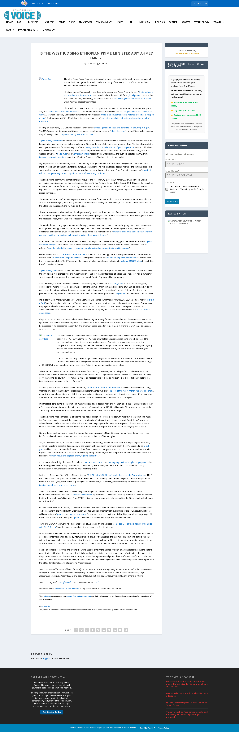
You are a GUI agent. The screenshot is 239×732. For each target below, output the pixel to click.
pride (76, 517)
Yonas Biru (91, 63)
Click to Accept (147, 728)
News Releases (54, 3)
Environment (104, 22)
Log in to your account (184, 110)
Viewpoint (49, 30)
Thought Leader (65, 582)
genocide (61, 514)
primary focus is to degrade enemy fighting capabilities (74, 455)
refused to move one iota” (74, 254)
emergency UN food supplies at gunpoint (127, 462)
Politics (160, 22)
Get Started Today (52, 712)
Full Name (170, 160)
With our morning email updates (179, 154)
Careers (49, 22)
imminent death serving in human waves (57, 485)
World (10, 30)
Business (33, 22)
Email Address (172, 171)
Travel (217, 22)
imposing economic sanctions (52, 157)
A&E (19, 22)
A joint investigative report (51, 140)
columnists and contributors (79, 596)
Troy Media (45, 606)
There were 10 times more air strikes (103, 387)
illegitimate (120, 293)
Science (173, 22)
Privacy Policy (163, 728)
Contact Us (37, 3)
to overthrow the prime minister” (67, 257)
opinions (47, 596)
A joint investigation (48, 270)
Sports (185, 22)
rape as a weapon (78, 514)
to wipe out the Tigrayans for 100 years (76, 134)
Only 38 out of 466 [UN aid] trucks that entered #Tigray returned (116, 475)
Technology (201, 22)
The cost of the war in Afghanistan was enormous (130, 390)
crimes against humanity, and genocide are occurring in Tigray (121, 127)
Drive (72, 22)
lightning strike (116, 283)
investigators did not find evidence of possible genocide (109, 147)
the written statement (83, 494)
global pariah (134, 95)
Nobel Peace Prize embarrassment (64, 111)
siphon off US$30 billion (131, 261)
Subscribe (172, 201)
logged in (47, 658)
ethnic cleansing (118, 131)
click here (98, 582)
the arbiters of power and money (121, 257)
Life (130, 22)
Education (85, 22)
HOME (9, 22)
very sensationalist (81, 153)
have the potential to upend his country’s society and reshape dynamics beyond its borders (88, 248)
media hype (62, 153)
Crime (62, 22)
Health (120, 22)
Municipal (145, 22)
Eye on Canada (27, 30)
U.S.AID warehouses (94, 462)
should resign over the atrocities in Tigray (132, 98)
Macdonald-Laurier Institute (66, 588)
